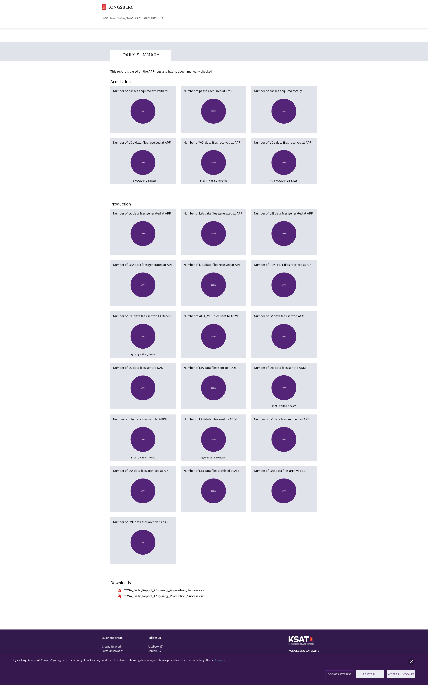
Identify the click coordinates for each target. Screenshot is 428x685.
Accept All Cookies (400, 674)
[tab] (140, 54)
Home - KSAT (109, 18)
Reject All (370, 674)
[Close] (411, 661)
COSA (121, 18)
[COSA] (117, 7)
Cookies (220, 660)
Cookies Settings (339, 674)
